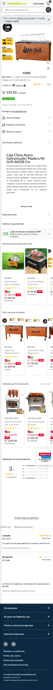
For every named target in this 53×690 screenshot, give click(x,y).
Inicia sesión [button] (38, 3)
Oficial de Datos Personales (15, 665)
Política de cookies (11, 655)
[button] (26, 10)
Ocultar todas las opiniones (26, 518)
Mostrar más (26, 206)
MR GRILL (7, 77)
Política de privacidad (13, 660)
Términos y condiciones (14, 651)
